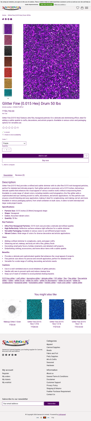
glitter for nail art (64, 280)
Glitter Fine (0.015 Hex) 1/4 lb (34, 323)
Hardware (50, 365)
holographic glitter (36, 283)
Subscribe (51, 404)
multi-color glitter (64, 283)
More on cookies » (60, 4)
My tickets (6, 379)
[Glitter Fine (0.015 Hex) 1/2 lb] (57, 309)
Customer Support (54, 382)
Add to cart (43, 156)
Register (5, 373)
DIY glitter (58, 278)
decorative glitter (33, 278)
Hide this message (46, 4)
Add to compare (9, 165)
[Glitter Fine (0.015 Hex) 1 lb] (79, 309)
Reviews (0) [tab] (20, 175)
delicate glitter (47, 278)
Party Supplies (52, 356)
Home (4, 15)
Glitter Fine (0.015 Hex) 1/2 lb (56, 323)
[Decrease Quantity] (4, 149)
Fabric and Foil (52, 353)
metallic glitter (50, 283)
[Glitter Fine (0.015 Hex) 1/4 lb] (34, 309)
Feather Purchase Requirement (59, 391)
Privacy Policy (52, 385)
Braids (49, 350)
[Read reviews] (9, 127)
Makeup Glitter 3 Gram (12, 322)
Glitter (10, 280)
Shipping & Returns (54, 388)
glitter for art (19, 280)
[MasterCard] (44, 418)
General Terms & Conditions (57, 376)
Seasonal (50, 362)
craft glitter (20, 278)
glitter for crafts (32, 280)
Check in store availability (12, 135)
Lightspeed (62, 414)
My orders (6, 376)
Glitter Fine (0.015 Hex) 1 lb (79, 323)
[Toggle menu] (86, 8)
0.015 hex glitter (8, 278)
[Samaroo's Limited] (12, 7)
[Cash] (41, 418)
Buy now (45, 160)
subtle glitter (77, 283)
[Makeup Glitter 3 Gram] (12, 309)
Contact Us (51, 394)
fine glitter (72, 278)
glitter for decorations (48, 280)
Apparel (50, 344)
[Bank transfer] (37, 418)
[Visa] (48, 418)
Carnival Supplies (53, 347)
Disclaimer (51, 379)
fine (65, 278)
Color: (4, 139)
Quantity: (5, 146)
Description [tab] (8, 175)
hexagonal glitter (20, 283)
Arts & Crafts (52, 359)
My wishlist (6, 382)
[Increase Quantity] (9, 149)
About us (50, 373)
